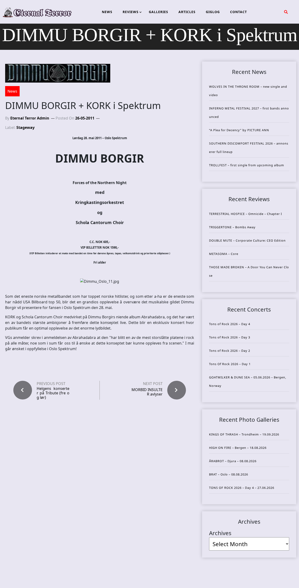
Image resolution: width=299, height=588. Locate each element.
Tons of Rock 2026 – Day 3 (229, 337)
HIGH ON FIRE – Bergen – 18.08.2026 (238, 448)
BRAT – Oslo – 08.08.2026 (228, 474)
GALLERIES (158, 12)
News (12, 91)
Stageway (25, 127)
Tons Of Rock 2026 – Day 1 (230, 364)
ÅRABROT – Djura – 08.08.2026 (232, 461)
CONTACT (238, 12)
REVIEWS (131, 12)
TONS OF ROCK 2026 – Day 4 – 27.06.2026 (241, 488)
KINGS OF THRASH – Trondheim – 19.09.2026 (244, 434)
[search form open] (286, 12)
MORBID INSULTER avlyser (147, 392)
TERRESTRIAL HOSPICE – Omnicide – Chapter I (245, 214)
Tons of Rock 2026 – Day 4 (229, 324)
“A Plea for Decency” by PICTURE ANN (239, 130)
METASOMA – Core (223, 254)
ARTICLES (187, 12)
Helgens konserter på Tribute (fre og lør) (53, 393)
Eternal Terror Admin (29, 118)
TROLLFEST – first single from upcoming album (246, 165)
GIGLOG (213, 12)
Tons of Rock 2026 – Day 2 (229, 350)
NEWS (107, 12)
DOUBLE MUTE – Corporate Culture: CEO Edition (247, 240)
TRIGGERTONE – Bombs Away (232, 227)
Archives (220, 533)
